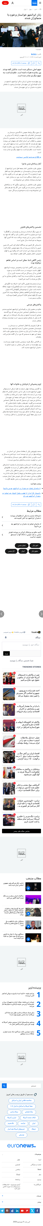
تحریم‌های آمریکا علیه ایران (16, 1129)
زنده (5, 3)
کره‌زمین (17, 1164)
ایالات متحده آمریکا (29, 1117)
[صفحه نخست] (40, 9)
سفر (40, 1174)
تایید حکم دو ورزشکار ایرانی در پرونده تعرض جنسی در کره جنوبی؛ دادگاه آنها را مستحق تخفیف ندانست (24, 534)
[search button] (4, 1085)
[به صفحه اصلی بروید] (34, 3)
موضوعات (38, 1154)
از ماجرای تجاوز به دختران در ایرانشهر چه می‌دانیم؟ (21, 488)
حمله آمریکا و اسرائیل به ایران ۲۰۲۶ (21, 1106)
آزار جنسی (11, 551)
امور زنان (35, 545)
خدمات (39, 1196)
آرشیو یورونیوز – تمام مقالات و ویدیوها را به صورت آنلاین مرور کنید (11, 1186)
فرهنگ (34, 1129)
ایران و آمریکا (11, 1117)
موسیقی (21, 1135)
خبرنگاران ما (37, 1184)
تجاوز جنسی (22, 545)
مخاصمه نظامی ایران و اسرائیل (22, 1100)
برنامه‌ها (17, 1179)
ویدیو (39, 1179)
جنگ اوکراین (29, 1112)
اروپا (39, 1159)
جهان (30, 10)
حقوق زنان (35, 551)
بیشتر (39, 1202)
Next (39, 1169)
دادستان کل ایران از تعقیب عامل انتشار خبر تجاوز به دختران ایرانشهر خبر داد (21, 495)
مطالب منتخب (33, 878)
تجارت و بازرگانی (36, 1164)
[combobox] (21, 1085)
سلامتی (17, 1169)
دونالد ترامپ (14, 1112)
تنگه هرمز (11, 1123)
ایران (25, 10)
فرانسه (23, 1123)
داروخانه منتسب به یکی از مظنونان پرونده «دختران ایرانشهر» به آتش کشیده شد (25, 517)
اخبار (35, 10)
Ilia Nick (33, 54)
